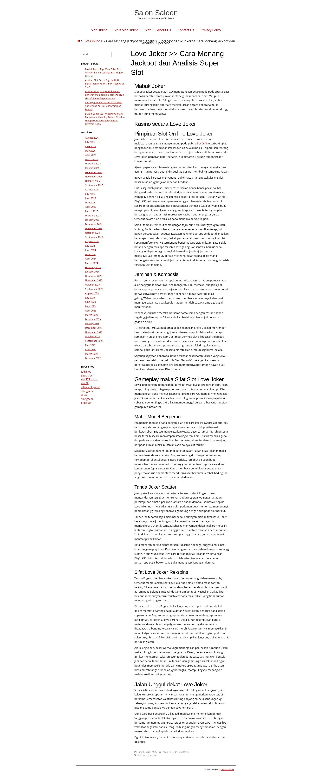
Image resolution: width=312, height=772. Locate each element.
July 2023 (90, 297)
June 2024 (90, 250)
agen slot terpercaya (147, 754)
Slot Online (99, 30)
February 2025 (93, 215)
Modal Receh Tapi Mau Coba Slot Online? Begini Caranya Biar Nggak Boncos (104, 73)
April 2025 (90, 206)
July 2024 (90, 245)
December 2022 (93, 327)
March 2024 (91, 263)
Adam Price (168, 751)
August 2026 (92, 137)
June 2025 (90, 198)
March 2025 (91, 211)
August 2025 (92, 189)
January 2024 (92, 271)
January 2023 (92, 323)
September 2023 (94, 289)
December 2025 (93, 172)
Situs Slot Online (126, 30)
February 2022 (93, 358)
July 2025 (90, 193)
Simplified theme (227, 769)
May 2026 (90, 150)
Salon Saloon (156, 13)
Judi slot (86, 403)
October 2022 (92, 336)
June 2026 (90, 146)
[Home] (78, 41)
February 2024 (93, 267)
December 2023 (93, 276)
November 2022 (93, 332)
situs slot (86, 375)
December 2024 (93, 224)
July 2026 (90, 141)
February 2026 (93, 163)
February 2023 (93, 319)
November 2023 (93, 280)
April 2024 (90, 258)
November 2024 (93, 228)
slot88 (85, 383)
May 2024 (90, 254)
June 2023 (90, 301)
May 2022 (90, 345)
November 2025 (93, 176)
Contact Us (186, 30)
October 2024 (92, 232)
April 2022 (90, 349)
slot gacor (87, 391)
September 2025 (94, 185)
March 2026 (91, 159)
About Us (164, 30)
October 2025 (92, 180)
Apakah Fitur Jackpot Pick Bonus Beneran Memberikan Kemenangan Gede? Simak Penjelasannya (104, 95)
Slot (148, 30)
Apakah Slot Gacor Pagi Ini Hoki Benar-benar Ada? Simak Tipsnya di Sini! (104, 84)
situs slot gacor (90, 387)
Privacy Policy (211, 30)
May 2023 (90, 306)
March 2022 (91, 353)
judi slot (86, 371)
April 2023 (90, 310)
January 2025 (92, 219)
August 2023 (92, 293)
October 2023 (92, 284)
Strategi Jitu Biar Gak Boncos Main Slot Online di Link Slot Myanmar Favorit (103, 106)
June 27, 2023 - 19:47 (147, 751)
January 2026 (92, 167)
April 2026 (90, 154)
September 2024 (94, 237)
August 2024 (92, 241)
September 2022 (94, 340)
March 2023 (91, 314)
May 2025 (90, 202)
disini (84, 395)
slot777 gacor (89, 379)
